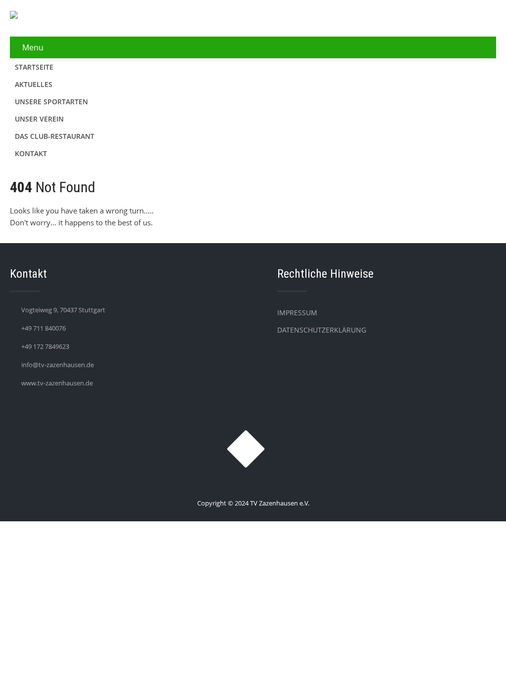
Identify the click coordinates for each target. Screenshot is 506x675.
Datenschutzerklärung (321, 330)
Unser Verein (39, 119)
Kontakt (31, 153)
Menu (32, 47)
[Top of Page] (478, 653)
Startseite (34, 67)
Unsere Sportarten (51, 101)
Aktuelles (33, 84)
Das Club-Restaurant (54, 136)
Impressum (297, 312)
